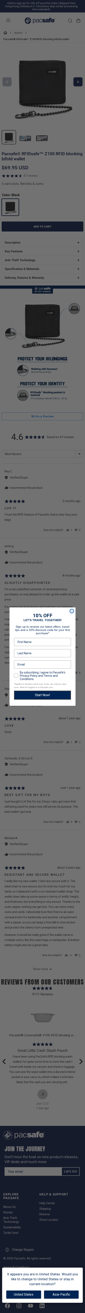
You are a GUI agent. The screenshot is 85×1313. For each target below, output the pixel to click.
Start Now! (42, 695)
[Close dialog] (72, 611)
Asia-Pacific (61, 1294)
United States (23, 1294)
